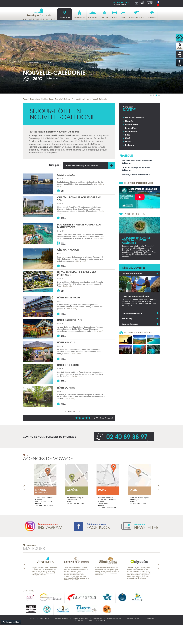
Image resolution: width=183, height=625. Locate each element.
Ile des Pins (131, 128)
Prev (24, 487)
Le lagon (129, 145)
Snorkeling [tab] (127, 318)
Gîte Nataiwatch (68, 250)
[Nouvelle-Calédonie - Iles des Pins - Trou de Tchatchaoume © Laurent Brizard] (153, 349)
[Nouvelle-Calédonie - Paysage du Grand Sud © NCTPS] (139, 339)
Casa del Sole (66, 175)
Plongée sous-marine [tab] (132, 313)
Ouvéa (128, 142)
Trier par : (55, 165)
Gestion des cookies (11, 622)
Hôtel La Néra (66, 387)
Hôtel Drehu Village (70, 320)
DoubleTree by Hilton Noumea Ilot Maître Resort (79, 225)
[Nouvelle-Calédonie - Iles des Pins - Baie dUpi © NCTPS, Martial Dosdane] (153, 339)
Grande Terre (131, 124)
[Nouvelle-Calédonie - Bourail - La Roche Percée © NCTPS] (125, 339)
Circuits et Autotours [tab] (132, 273)
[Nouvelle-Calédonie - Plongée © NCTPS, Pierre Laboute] (139, 349)
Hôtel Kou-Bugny (68, 365)
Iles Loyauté (131, 131)
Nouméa (129, 121)
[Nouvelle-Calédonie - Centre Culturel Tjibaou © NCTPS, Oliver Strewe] (125, 349)
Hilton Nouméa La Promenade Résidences (76, 273)
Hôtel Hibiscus (66, 342)
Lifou (127, 135)
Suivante (71, 411)
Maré (127, 138)
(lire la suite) (99, 238)
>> (78, 411)
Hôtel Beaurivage (68, 297)
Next (159, 487)
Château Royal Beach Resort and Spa (79, 198)
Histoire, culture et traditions (136, 174)
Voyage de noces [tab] (130, 324)
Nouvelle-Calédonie (134, 118)
